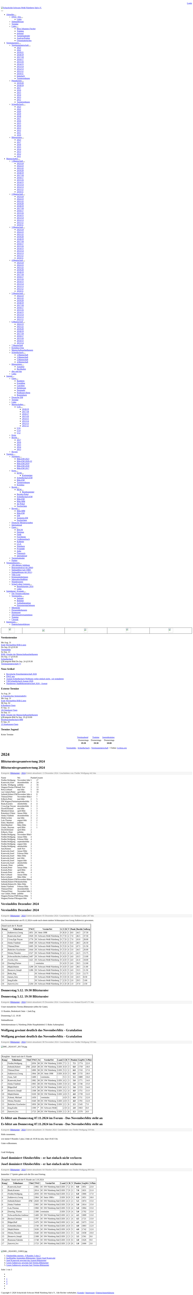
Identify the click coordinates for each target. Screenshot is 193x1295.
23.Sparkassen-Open (9, 724)
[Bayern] (19, 509)
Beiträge (20, 601)
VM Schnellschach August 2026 (19, 681)
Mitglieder (16, 608)
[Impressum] (16, 622)
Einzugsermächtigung (26, 605)
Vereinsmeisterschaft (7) (11, 664)
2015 (19, 92)
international (22, 556)
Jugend (9, 376)
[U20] (21, 407)
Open (14, 378)
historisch (21, 76)
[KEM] (23, 473)
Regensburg (22, 395)
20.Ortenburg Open (9, 710)
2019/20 (20, 83)
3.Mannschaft (17, 227)
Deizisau (20, 532)
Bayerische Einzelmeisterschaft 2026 (21, 674)
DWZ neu (10, 676)
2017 (19, 88)
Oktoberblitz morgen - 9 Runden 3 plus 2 (23, 1256)
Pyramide (21, 549)
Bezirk (14, 437)
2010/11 (20, 73)
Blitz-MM (21, 501)
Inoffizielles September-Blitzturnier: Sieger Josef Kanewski (30, 1258)
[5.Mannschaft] (24, 294)
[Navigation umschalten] (2, 10)
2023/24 (20, 163)
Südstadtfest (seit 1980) (21, 570)
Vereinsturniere (12, 43)
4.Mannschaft (17, 260)
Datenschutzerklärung (21, 624)
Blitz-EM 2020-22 (24, 461)
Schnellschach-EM (24, 478)
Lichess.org (122, 748)
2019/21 (20, 52)
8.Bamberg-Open (8, 705)
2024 (23, 773)
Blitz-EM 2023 (23, 459)
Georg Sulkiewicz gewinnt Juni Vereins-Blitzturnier (27, 1265)
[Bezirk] (18, 438)
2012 (19, 99)
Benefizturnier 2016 (25, 586)
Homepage (16, 612)
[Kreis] (17, 471)
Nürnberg (16, 456)
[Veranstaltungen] (21, 563)
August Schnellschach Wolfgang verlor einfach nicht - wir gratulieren (35, 679)
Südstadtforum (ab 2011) (22, 572)
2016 (19, 90)
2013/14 (20, 66)
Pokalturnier (17, 81)
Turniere (9, 454)
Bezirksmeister (28, 492)
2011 (19, 133)
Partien (14, 560)
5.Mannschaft (17, 293)
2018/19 (20, 55)
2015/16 (20, 62)
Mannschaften (12, 159)
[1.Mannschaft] (24, 161)
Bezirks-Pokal (22, 494)
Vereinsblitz (6, 649)
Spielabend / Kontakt (15, 591)
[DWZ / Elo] (22, 17)
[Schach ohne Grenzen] (31, 584)
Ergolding (21, 383)
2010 (19, 135)
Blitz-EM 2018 (23, 466)
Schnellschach (17, 104)
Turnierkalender (23, 36)
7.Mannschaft (17, 345)
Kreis (14, 435)
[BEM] (22, 490)
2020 (19, 111)
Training (20, 31)
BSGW (20, 530)
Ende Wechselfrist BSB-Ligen (13, 645)
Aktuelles (10, 14)
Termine (15, 24)
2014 (19, 95)
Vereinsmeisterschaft (20, 45)
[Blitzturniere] (23, 138)
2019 (19, 114)
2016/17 (20, 59)
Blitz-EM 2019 (23, 463)
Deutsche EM (17, 397)
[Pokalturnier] (23, 81)
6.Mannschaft (17, 322)
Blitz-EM (21, 480)
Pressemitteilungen (19, 610)
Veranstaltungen (13, 563)
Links (19, 19)
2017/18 (20, 57)
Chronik (15, 619)
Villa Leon (16, 575)
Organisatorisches (24, 40)
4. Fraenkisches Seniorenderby (14, 696)
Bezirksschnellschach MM (12, 719)
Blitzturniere (17, 137)
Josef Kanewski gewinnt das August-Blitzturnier (26, 1260)
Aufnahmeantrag (24, 603)
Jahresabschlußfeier (20, 579)
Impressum (10, 622)
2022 (19, 50)
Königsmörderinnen (20, 577)
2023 (19, 47)
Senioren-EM (22, 518)
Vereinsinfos (17, 596)
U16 (18, 428)
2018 (19, 116)
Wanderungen (17, 582)
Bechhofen (21, 369)
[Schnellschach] (24, 353)
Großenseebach (23, 539)
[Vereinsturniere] (20, 43)
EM (18, 515)
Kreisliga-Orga (18, 348)
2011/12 (20, 71)
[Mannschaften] (19, 159)
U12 (18, 433)
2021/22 (20, 168)
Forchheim (21, 537)
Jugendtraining (108, 737)
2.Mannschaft (17, 194)
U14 (18, 430)
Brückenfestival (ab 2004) (22, 567)
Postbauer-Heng (23, 393)
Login (189, 3)
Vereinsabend (82, 737)
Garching (21, 385)
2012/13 (20, 69)
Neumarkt (21, 390)
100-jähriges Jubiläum (21, 565)
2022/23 (20, 166)
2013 (19, 97)
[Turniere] (14, 454)
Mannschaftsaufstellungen (22, 350)
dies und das (17, 371)
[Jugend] (13, 376)
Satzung (20, 598)
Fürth (19, 534)
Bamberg (20, 381)
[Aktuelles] (15, 15)
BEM (19, 489)
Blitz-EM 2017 (23, 468)
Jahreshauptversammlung (22, 615)
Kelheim (20, 541)
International (17, 525)
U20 (18, 407)
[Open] (17, 379)
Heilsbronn (21, 388)
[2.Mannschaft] (24, 194)
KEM (19, 473)
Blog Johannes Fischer (26, 29)
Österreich (21, 553)
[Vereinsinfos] (23, 596)
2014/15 (20, 64)
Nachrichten (22, 506)
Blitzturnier (15, 773)
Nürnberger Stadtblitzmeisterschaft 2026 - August (26, 683)
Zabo (19, 551)
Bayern (15, 452)
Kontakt (80, 1293)
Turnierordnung (23, 78)
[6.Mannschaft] (24, 322)
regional (20, 33)
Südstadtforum (18, 21)
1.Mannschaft (17, 161)
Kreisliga (20, 485)
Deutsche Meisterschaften (22, 523)
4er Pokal (21, 504)
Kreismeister (27, 475)
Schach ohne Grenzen (21, 584)
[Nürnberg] (21, 457)
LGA (19, 544)
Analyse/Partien (23, 38)
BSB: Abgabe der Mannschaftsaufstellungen (19, 654)
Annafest (20, 367)
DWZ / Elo (16, 17)
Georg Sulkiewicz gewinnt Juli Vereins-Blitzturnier (27, 1263)
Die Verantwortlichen (20, 593)
